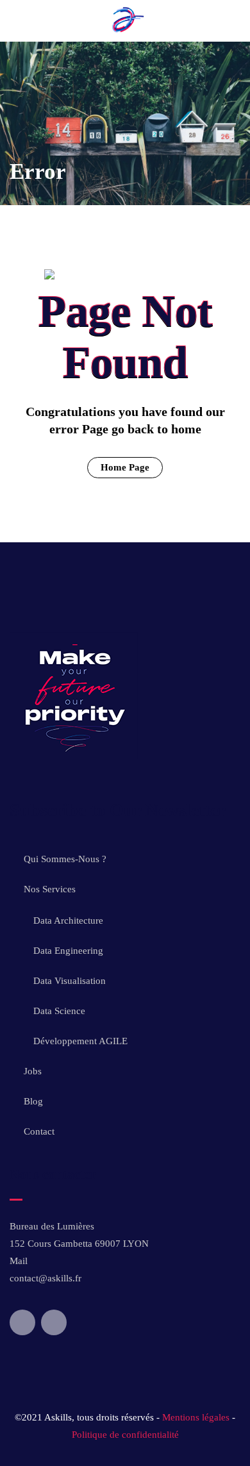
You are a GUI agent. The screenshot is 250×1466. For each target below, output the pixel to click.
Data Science (59, 1011)
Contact (39, 1131)
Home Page (125, 467)
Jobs (33, 1071)
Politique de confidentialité (125, 1434)
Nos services (50, 889)
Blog (33, 1101)
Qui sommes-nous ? (65, 859)
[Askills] (125, 33)
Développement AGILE (80, 1041)
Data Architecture (68, 920)
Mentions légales (195, 1417)
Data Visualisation (69, 981)
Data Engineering (68, 950)
